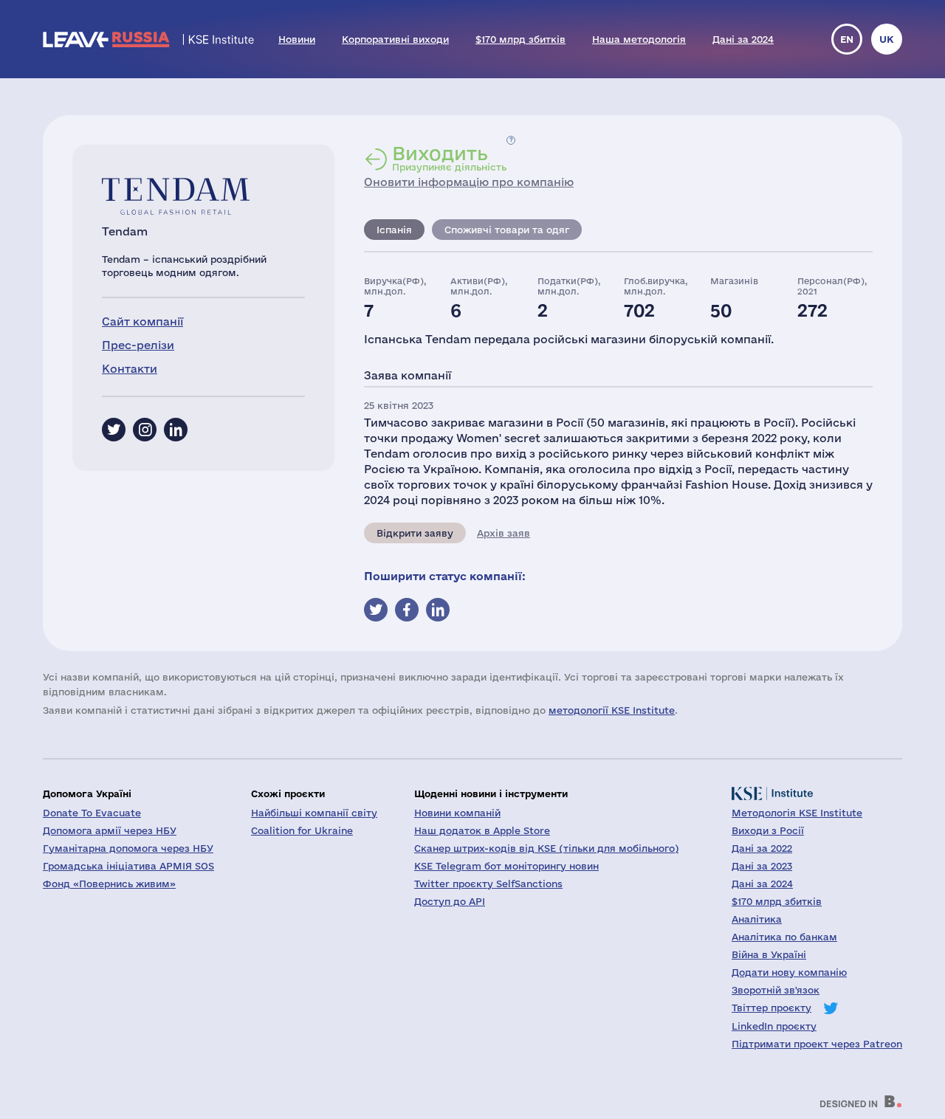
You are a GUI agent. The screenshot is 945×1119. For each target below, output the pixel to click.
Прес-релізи (138, 345)
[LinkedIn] (176, 429)
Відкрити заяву (415, 533)
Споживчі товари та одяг (506, 229)
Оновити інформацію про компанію (469, 182)
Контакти (129, 368)
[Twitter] (114, 429)
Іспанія (394, 229)
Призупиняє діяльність (449, 158)
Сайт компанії (142, 321)
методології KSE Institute (612, 710)
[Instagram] (145, 429)
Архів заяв (503, 533)
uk (886, 39)
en (846, 39)
